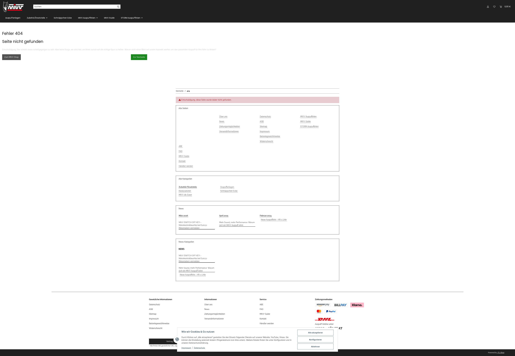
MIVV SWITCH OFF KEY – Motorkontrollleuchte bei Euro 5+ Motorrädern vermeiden (193, 225)
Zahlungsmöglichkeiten (229, 126)
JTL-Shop (500, 353)
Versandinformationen (229, 131)
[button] (488, 6)
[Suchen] (118, 6)
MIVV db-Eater (185, 195)
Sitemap (263, 126)
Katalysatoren (185, 191)
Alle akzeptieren (315, 332)
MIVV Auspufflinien (308, 116)
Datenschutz (199, 348)
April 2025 (223, 216)
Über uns (223, 116)
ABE (180, 146)
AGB (262, 121)
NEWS (181, 249)
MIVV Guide (109, 17)
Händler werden (186, 166)
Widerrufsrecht (266, 141)
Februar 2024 (266, 216)
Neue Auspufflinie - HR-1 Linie (274, 219)
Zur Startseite (139, 57)
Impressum (186, 348)
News (221, 121)
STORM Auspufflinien (309, 126)
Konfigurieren (315, 339)
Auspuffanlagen (227, 187)
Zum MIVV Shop (11, 57)
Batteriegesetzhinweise (270, 136)
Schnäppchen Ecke (228, 191)
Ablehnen (315, 346)
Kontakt (182, 161)
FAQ (180, 151)
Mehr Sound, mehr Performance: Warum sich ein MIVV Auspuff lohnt (237, 223)
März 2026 (183, 216)
